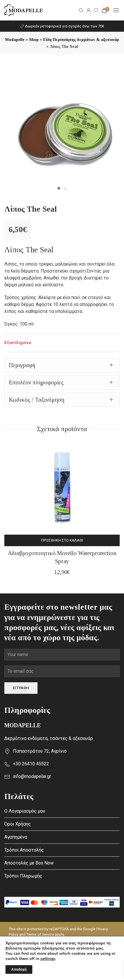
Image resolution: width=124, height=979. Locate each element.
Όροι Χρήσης (17, 824)
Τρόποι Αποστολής (24, 850)
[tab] (62, 365)
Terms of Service (40, 934)
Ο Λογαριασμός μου (24, 811)
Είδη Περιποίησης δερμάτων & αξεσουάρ (81, 39)
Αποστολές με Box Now (29, 863)
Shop (34, 39)
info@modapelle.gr (32, 776)
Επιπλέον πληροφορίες (36, 382)
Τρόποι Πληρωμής (23, 876)
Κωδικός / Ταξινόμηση (36, 400)
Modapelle (15, 39)
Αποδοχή (19, 969)
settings (47, 958)
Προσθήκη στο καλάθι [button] (62, 540)
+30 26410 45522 (31, 763)
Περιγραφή (22, 365)
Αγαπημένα (15, 837)
